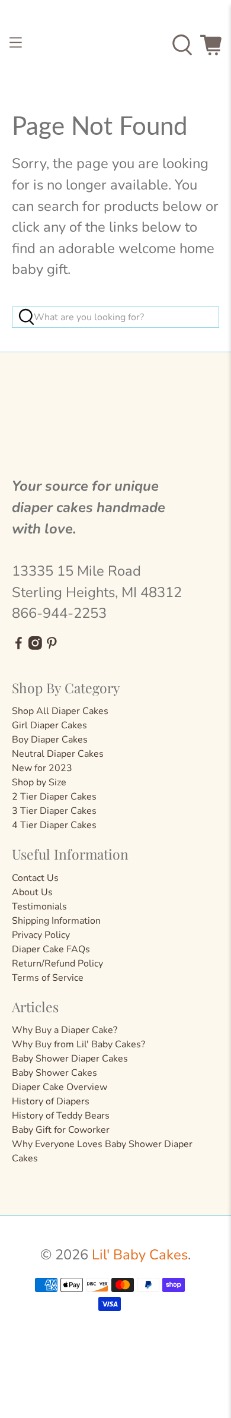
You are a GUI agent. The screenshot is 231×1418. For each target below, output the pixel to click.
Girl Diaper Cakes (49, 725)
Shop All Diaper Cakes (60, 711)
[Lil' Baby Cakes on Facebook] (18, 646)
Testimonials (39, 906)
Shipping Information (56, 920)
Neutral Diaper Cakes (58, 753)
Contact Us (35, 878)
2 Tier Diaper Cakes (54, 796)
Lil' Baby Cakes (140, 1254)
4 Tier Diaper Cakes (54, 825)
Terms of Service (48, 977)
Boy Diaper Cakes (50, 739)
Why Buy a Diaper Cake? (64, 1030)
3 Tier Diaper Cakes (54, 810)
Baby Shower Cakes (54, 1072)
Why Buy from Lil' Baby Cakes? (78, 1044)
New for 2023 (42, 768)
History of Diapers (50, 1101)
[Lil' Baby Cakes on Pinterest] (52, 646)
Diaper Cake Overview (59, 1087)
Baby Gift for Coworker (61, 1129)
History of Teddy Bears (61, 1115)
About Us (32, 892)
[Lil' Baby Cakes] (116, 45)
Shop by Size (39, 782)
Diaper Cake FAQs (51, 949)
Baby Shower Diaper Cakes (70, 1058)
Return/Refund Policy (57, 963)
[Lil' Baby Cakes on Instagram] (35, 646)
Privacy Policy (41, 935)
